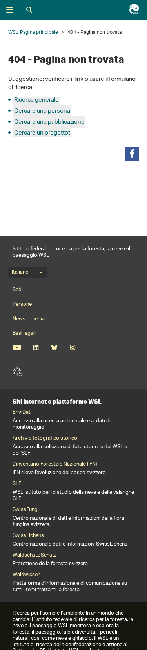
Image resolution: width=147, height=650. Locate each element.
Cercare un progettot (42, 133)
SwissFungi (26, 510)
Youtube (17, 347)
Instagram (72, 347)
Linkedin (36, 347)
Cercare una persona (42, 111)
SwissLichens (28, 536)
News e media (29, 319)
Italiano (20, 272)
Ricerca (29, 10)
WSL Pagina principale (33, 32)
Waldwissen (26, 575)
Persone (22, 304)
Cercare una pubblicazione (49, 122)
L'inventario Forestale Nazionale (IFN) (55, 464)
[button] (132, 154)
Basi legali (24, 333)
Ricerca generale (36, 100)
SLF (17, 371)
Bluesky (54, 347)
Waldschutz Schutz (34, 555)
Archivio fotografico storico (45, 438)
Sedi (18, 290)
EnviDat (22, 412)
